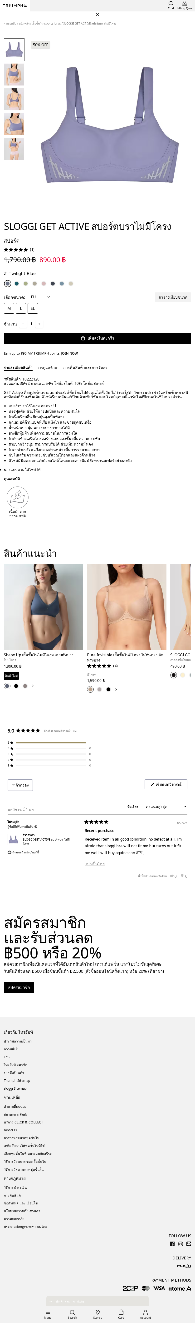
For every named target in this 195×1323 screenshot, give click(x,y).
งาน (7, 1057)
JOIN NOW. (69, 353)
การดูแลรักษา (47, 367)
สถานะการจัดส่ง (16, 1114)
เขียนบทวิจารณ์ (171, 785)
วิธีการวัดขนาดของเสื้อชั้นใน (25, 1161)
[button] (19, 249)
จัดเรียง (133, 806)
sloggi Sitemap (15, 1088)
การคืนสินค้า (13, 1195)
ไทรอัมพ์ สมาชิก (15, 1064)
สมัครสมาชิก (19, 987)
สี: (20, 273)
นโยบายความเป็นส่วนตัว (22, 1211)
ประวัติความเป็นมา (18, 1041)
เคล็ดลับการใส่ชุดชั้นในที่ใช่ (24, 1145)
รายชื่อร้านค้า (14, 1072)
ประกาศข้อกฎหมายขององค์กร (26, 1226)
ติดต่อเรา (10, 1130)
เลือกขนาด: (14, 297)
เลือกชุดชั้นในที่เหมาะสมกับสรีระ (28, 1153)
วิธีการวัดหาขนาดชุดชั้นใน (24, 1169)
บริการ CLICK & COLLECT (23, 1122)
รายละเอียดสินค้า (18, 367)
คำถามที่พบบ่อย (15, 1106)
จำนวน (10, 324)
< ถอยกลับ (10, 23)
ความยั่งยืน (12, 1049)
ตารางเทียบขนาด (173, 297)
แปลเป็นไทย (95, 864)
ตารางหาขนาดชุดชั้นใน (21, 1138)
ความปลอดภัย (14, 1219)
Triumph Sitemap (17, 1080)
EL (33, 308)
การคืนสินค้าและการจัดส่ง (85, 367)
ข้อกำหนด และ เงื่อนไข (21, 1203)
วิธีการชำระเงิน (15, 1187)
